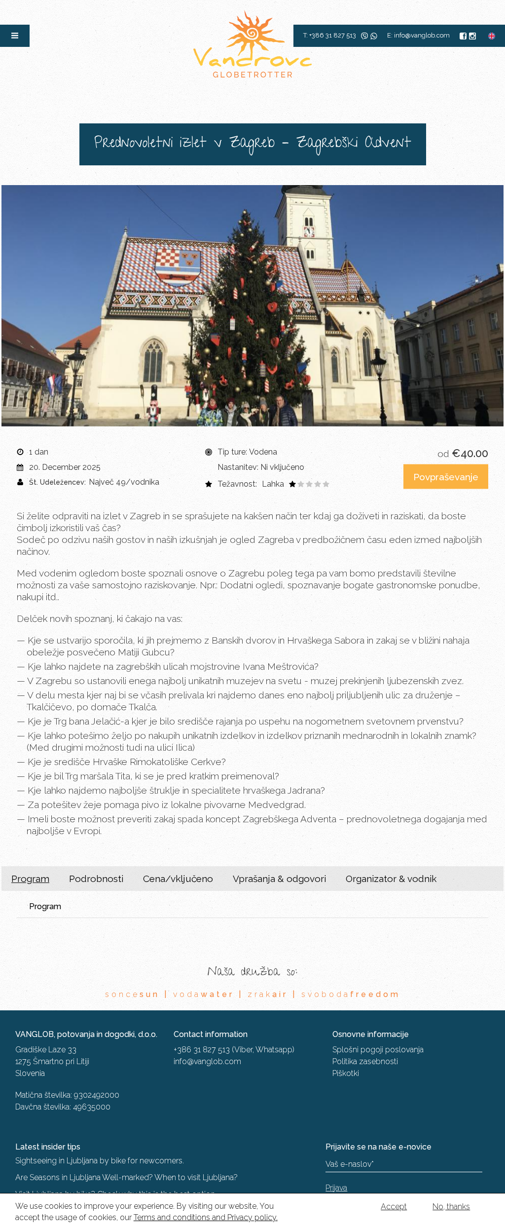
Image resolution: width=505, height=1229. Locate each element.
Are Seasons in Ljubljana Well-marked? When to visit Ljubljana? (126, 1177)
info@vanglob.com (207, 1061)
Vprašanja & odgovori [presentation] (279, 878)
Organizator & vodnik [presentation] (391, 878)
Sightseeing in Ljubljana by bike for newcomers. (99, 1160)
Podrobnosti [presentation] (96, 878)
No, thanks (451, 1206)
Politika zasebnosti (365, 1061)
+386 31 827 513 (202, 1049)
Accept (394, 1206)
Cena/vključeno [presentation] (178, 878)
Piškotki (345, 1073)
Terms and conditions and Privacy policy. (206, 1217)
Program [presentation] (30, 878)
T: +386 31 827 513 (329, 35)
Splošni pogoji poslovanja (378, 1049)
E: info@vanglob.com (418, 35)
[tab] (30, 878)
